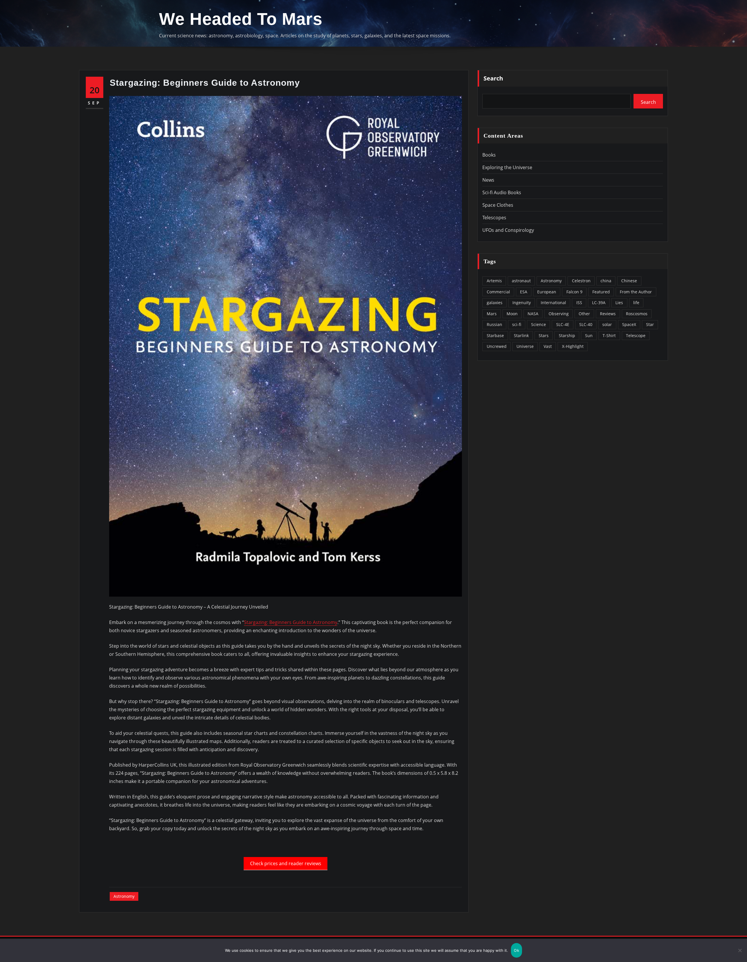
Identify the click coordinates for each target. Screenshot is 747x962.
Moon (512, 313)
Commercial (498, 292)
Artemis (494, 280)
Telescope (635, 335)
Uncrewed (497, 346)
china (606, 280)
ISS (579, 302)
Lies (619, 302)
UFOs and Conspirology (508, 230)
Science (538, 324)
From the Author (636, 292)
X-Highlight (573, 346)
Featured (601, 292)
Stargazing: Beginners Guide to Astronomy (290, 622)
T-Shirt (609, 335)
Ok (516, 950)
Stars (544, 335)
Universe (525, 346)
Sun (589, 335)
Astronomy (124, 896)
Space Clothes (497, 205)
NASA (533, 313)
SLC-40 (585, 324)
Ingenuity (521, 302)
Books (489, 155)
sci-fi (516, 324)
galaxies (494, 302)
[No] (740, 950)
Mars (492, 313)
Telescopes (494, 217)
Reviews (608, 313)
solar (607, 324)
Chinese (629, 280)
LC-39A (598, 302)
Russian (494, 324)
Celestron (581, 280)
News (488, 180)
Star (650, 324)
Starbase (495, 335)
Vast (548, 346)
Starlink (521, 335)
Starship (567, 335)
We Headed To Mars (240, 19)
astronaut (521, 280)
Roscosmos (636, 313)
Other (584, 313)
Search (493, 78)
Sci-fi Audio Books (501, 192)
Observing (559, 313)
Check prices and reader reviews (285, 863)
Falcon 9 (574, 292)
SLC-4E (562, 324)
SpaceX (629, 324)
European (546, 292)
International (553, 302)
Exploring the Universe (507, 167)
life (636, 302)
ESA (523, 292)
